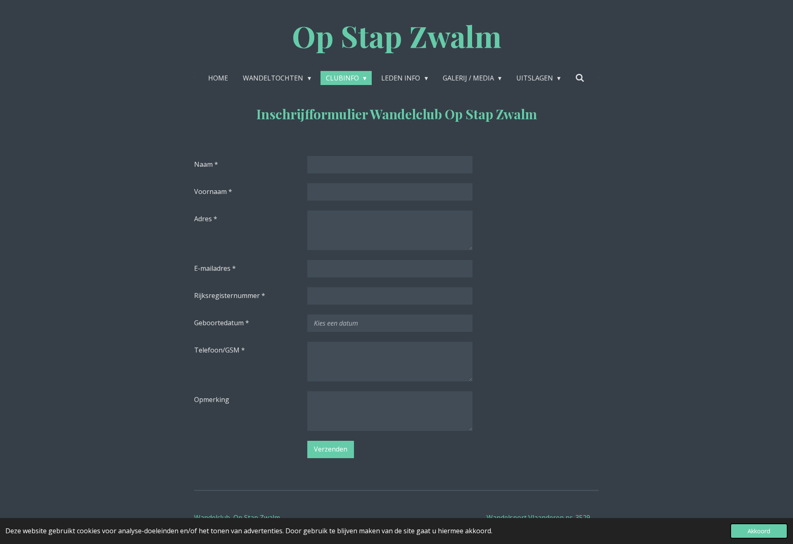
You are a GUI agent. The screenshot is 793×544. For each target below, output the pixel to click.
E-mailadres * (215, 268)
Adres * (205, 218)
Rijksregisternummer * (229, 295)
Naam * (206, 164)
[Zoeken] (580, 77)
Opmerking (211, 399)
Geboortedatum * (221, 322)
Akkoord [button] (759, 531)
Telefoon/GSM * (219, 350)
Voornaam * (213, 191)
